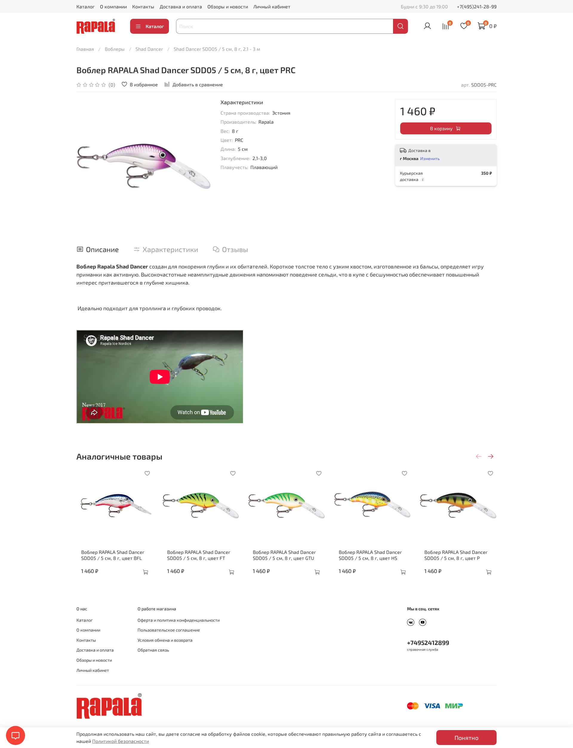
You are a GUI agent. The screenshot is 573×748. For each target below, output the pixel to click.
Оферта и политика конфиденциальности (179, 620)
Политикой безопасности (120, 741)
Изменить (430, 158)
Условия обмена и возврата (165, 640)
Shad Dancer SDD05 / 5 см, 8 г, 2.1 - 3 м (217, 49)
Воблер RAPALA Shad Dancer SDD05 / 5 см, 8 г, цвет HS (370, 555)
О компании (113, 6)
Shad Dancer (149, 49)
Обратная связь (153, 649)
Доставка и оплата (181, 6)
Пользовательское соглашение (169, 629)
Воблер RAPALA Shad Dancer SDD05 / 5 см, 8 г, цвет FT (198, 555)
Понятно (466, 737)
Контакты (143, 6)
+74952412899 (428, 642)
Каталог (85, 6)
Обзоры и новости (227, 6)
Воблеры (115, 49)
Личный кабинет (271, 6)
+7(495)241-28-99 (477, 6)
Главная (85, 49)
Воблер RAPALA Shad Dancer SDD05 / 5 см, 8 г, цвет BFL (112, 555)
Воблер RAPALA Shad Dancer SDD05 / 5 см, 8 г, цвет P (455, 555)
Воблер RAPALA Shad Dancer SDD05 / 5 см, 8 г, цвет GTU (284, 555)
